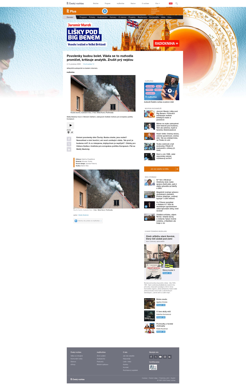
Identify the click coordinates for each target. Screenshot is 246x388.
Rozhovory (142, 17)
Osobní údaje (153, 378)
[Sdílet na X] (69, 144)
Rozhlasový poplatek (130, 370)
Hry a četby (149, 86)
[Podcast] (68, 132)
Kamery (153, 13)
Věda (163, 17)
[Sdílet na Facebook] (69, 139)
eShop (73, 364)
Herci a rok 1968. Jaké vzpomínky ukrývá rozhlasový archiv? (165, 156)
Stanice (133, 3)
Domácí (70, 17)
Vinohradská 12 (88, 64)
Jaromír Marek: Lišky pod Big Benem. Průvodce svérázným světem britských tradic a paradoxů (167, 115)
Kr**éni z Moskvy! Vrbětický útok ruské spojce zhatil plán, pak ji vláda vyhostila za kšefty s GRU (166, 184)
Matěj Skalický (83, 215)
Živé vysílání (149, 93)
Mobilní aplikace (102, 364)
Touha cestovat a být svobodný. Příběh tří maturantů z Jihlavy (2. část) (165, 147)
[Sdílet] (72, 132)
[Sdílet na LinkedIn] (69, 149)
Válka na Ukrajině (77, 356)
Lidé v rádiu (127, 362)
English (173, 378)
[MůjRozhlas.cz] (70, 72)
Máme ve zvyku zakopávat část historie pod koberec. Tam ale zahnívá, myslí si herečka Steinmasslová (167, 127)
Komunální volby (76, 359)
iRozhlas (95, 3)
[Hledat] (176, 3)
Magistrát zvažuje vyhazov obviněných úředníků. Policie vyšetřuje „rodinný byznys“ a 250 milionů (167, 195)
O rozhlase (145, 3)
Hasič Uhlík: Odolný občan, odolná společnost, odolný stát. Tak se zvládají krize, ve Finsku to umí (167, 137)
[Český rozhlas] (75, 3)
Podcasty (100, 362)
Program (107, 3)
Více (170, 17)
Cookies (144, 378)
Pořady (92, 17)
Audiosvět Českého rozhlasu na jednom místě (159, 102)
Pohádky (148, 89)
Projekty (132, 17)
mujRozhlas (120, 3)
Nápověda (126, 359)
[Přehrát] (70, 125)
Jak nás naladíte (128, 356)
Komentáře (154, 17)
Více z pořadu (150, 177)
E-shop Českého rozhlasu (156, 231)
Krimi (158, 86)
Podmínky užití (164, 378)
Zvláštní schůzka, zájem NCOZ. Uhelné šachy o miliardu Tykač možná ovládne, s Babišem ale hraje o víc (166, 219)
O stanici (122, 17)
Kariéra (125, 364)
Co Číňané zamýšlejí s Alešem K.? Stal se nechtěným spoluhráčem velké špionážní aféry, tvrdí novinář (167, 206)
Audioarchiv (155, 11)
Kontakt (126, 367)
